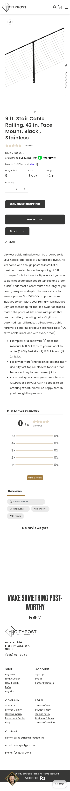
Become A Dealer (15, 718)
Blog (7, 722)
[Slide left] (27, 111)
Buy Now (10, 674)
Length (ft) (11, 170)
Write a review (35, 477)
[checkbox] (15, 516)
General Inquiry (13, 714)
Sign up (39, 674)
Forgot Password (44, 682)
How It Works (12, 683)
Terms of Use (42, 705)
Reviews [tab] (16, 491)
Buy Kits (9, 691)
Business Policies (44, 718)
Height (50, 170)
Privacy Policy (43, 709)
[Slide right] (42, 111)
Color (31, 170)
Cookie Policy (42, 714)
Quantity (9, 182)
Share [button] (12, 242)
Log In (38, 678)
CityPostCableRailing (28, 773)
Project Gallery (13, 709)
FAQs (8, 687)
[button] (66, 7)
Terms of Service (45, 722)
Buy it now (17, 231)
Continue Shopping (25, 204)
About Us (10, 705)
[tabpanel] (35, 531)
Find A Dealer (12, 678)
